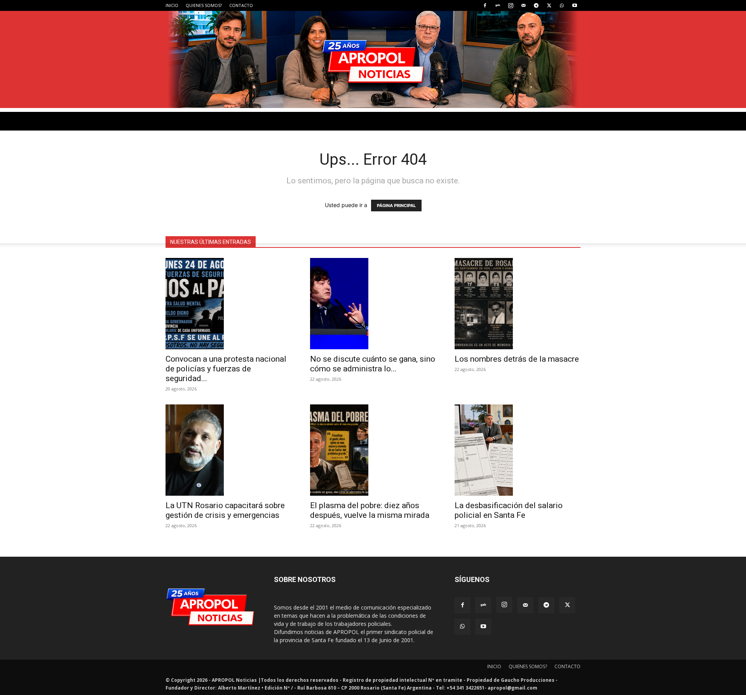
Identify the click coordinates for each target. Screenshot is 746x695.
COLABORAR (356, 233)
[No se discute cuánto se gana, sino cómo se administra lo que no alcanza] (373, 303)
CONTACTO (241, 5)
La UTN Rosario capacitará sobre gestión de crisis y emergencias (225, 510)
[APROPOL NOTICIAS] (373, 59)
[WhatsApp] (562, 5)
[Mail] (523, 5)
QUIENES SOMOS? (204, 5)
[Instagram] (510, 5)
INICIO (172, 5)
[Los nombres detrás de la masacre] (517, 303)
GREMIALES (255, 233)
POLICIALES (214, 233)
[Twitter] (549, 5)
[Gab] (498, 5)
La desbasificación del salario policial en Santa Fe (509, 510)
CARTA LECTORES (305, 233)
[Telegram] (536, 5)
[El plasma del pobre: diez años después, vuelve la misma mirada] (373, 450)
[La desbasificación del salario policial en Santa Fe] (517, 450)
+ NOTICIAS (399, 233)
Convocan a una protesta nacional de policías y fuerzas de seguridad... (226, 368)
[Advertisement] (373, 166)
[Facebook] (485, 5)
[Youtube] (574, 5)
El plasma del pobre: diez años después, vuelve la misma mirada (369, 510)
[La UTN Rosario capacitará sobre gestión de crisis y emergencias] (228, 450)
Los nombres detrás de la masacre (517, 359)
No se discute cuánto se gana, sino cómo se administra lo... (372, 363)
